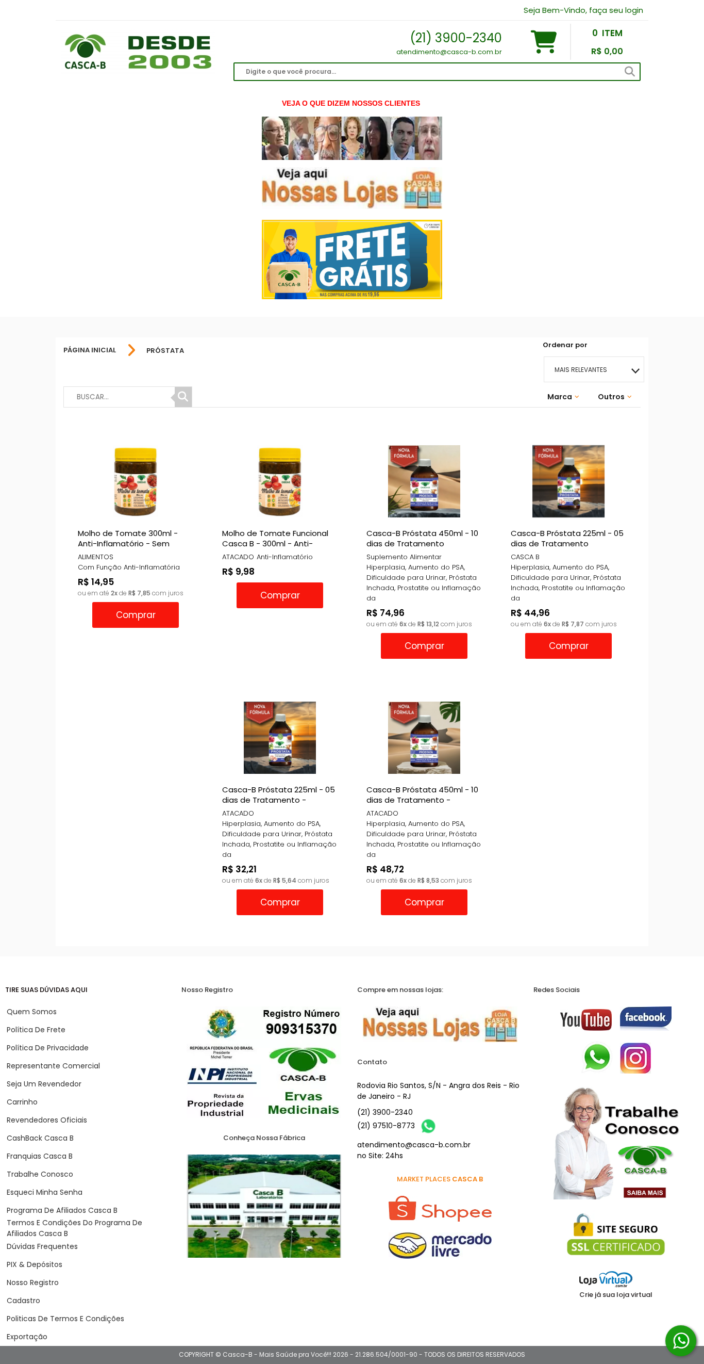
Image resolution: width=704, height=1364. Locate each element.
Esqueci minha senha (44, 1192)
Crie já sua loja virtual (615, 1295)
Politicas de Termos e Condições (65, 1318)
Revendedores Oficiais (47, 1120)
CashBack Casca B (40, 1138)
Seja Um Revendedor (44, 1084)
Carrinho (22, 1102)
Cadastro (23, 1300)
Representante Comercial (53, 1066)
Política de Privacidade (48, 1048)
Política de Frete (36, 1030)
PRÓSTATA (165, 350)
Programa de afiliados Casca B (62, 1210)
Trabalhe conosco (40, 1174)
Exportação (27, 1336)
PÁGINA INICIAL (89, 350)
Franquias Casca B (40, 1156)
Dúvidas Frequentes (42, 1246)
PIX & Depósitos (34, 1264)
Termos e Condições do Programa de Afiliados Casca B (74, 1228)
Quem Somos (32, 1011)
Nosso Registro (33, 1282)
